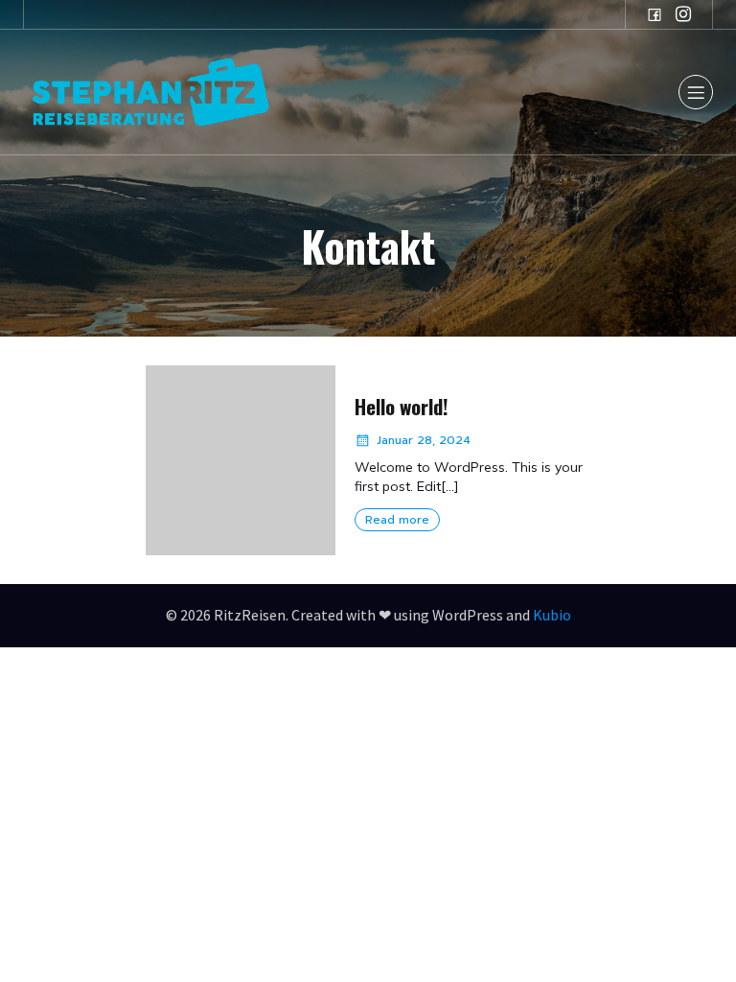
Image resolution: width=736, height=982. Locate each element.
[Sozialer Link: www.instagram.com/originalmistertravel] (683, 14)
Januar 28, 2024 (424, 440)
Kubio (552, 614)
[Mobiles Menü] (695, 92)
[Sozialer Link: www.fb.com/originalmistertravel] (654, 14)
